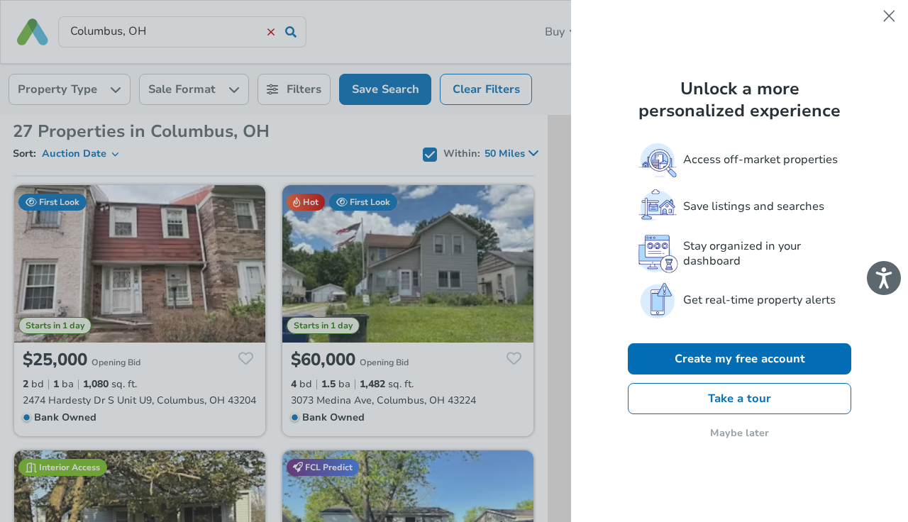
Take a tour (739, 398)
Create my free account (740, 359)
